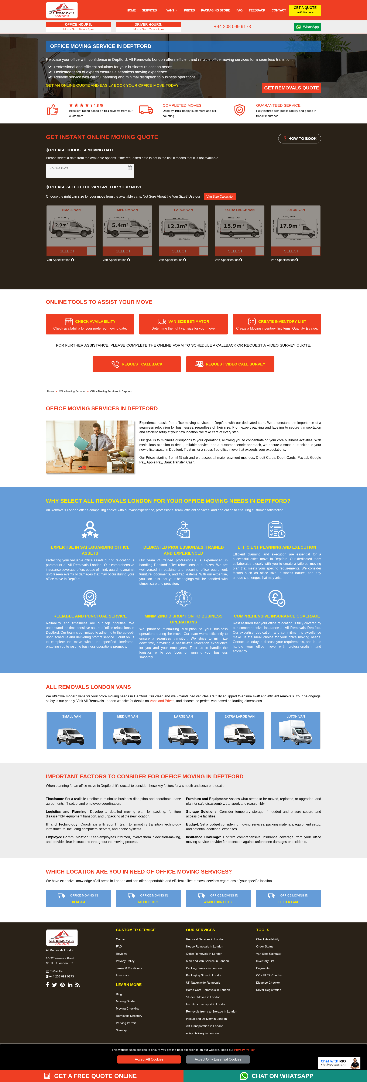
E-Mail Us (56, 971)
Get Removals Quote (291, 88)
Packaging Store (215, 10)
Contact (279, 10)
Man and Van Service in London (207, 961)
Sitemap (121, 1030)
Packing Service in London (204, 968)
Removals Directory (129, 1015)
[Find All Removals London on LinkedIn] (70, 985)
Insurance (122, 975)
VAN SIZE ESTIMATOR (183, 324)
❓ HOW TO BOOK (300, 138)
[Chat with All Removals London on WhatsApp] (246, 1076)
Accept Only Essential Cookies (218, 1059)
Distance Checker (268, 982)
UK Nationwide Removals (203, 982)
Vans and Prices (162, 701)
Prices (189, 10)
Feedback (257, 10)
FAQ (119, 946)
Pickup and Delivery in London (206, 1018)
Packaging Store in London (204, 975)
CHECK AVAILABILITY (90, 324)
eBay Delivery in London (202, 1033)
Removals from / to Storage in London (211, 1011)
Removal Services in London (205, 939)
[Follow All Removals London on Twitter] (54, 985)
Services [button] (150, 10)
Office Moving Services (72, 391)
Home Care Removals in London (208, 989)
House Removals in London (204, 946)
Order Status (264, 946)
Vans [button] (170, 10)
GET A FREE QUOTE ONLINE (94, 1076)
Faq (239, 10)
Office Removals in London (204, 953)
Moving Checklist (127, 1008)
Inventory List (265, 961)
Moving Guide (125, 1001)
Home (131, 10)
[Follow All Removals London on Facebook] (47, 985)
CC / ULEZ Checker (269, 975)
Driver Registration (268, 989)
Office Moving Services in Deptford (111, 391)
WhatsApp (311, 27)
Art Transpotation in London (204, 1026)
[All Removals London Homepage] (62, 10)
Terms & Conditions (129, 968)
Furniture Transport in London (206, 1004)
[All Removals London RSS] (77, 985)
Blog (119, 994)
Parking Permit (126, 1023)
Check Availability (267, 939)
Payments (263, 968)
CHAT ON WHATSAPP (282, 1076)
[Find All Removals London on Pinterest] (62, 985)
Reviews (121, 953)
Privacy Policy (244, 1049)
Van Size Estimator (268, 953)
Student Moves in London (203, 997)
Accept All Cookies (149, 1059)
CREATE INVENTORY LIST (277, 324)
